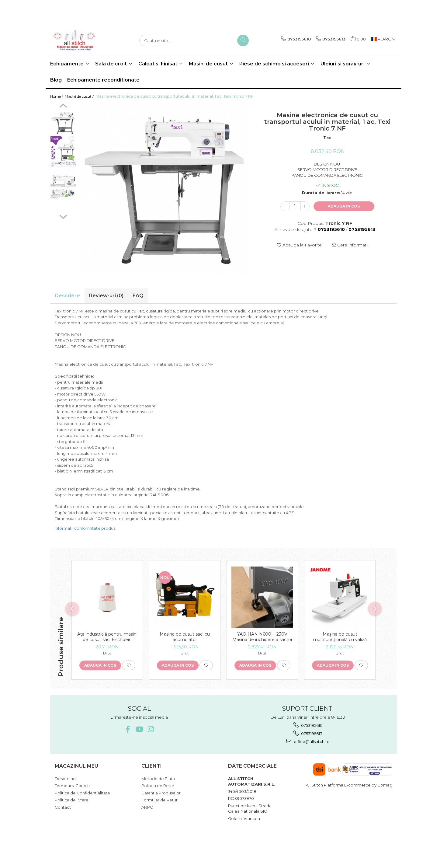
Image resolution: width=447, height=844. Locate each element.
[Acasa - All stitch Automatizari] (80, 40)
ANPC (147, 807)
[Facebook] (127, 729)
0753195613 (311, 733)
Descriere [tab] (67, 295)
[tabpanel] (164, 188)
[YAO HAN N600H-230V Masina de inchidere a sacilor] (262, 597)
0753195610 (311, 725)
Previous (63, 106)
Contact (63, 807)
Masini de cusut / (80, 96)
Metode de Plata (158, 778)
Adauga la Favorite (301, 245)
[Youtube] (139, 729)
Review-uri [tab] (106, 295)
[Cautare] (243, 40)
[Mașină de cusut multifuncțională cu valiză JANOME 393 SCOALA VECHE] (340, 597)
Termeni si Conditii (73, 785)
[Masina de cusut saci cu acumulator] (185, 597)
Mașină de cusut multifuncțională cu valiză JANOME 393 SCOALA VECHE (340, 636)
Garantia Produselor (161, 792)
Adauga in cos (344, 206)
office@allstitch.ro (311, 741)
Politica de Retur (157, 785)
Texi (327, 137)
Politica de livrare (71, 799)
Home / (57, 96)
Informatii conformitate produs (85, 528)
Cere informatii (352, 245)
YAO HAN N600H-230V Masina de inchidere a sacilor (262, 636)
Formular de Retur (159, 799)
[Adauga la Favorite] (128, 665)
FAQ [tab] (138, 295)
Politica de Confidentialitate (82, 792)
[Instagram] (150, 729)
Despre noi (66, 778)
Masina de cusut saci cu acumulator (185, 636)
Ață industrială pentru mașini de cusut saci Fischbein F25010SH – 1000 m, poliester (107, 636)
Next (63, 216)
